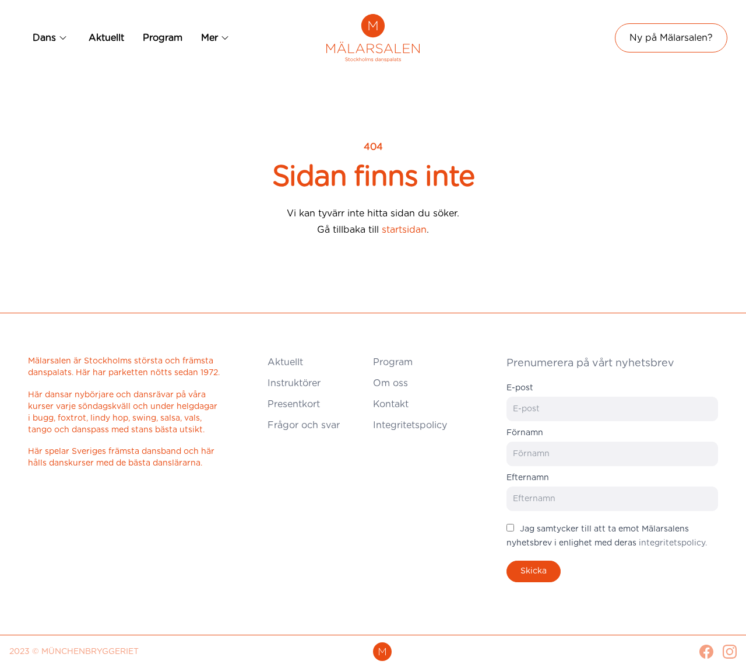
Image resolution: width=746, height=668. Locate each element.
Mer (209, 38)
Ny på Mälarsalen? (671, 38)
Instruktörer (294, 383)
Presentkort (294, 404)
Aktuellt (106, 38)
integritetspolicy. (673, 543)
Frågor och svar (304, 425)
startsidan (404, 230)
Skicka (533, 571)
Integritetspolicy (410, 425)
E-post (519, 388)
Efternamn (527, 478)
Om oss (390, 383)
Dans (44, 38)
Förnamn (524, 433)
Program (162, 38)
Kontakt (391, 404)
